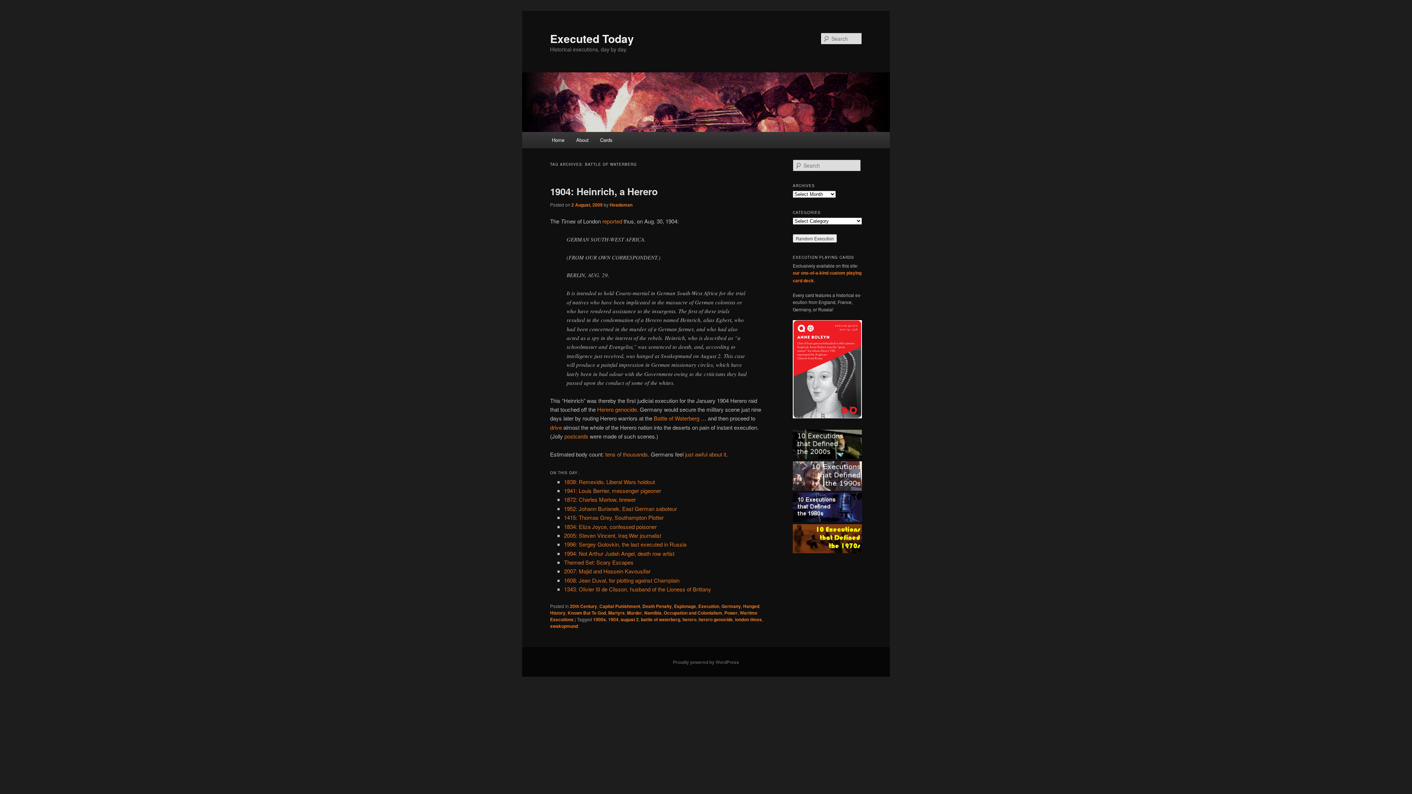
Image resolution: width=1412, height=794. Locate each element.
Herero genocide (617, 409)
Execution (708, 606)
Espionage (685, 606)
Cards (606, 139)
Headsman (621, 204)
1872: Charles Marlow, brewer (600, 499)
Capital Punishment (619, 606)
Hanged (751, 606)
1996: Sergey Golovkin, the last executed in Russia (625, 544)
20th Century (583, 606)
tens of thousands (626, 454)
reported (612, 221)
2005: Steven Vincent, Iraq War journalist (612, 535)
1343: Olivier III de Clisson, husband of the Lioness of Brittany (637, 589)
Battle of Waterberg (676, 418)
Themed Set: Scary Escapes (599, 562)
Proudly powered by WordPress (706, 662)
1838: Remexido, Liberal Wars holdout (609, 482)
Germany (731, 606)
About (582, 139)
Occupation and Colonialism (693, 612)
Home (558, 139)
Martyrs (616, 612)
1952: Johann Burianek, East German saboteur (620, 508)
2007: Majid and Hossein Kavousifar (607, 571)
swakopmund (564, 626)
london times (748, 619)
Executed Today (592, 38)
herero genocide (716, 619)
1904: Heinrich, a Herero (604, 191)
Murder (634, 612)
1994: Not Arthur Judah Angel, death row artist (619, 553)
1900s (599, 619)
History (558, 612)
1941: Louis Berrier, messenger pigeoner (612, 490)
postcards (576, 436)
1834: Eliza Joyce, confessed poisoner (610, 526)
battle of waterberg (660, 619)
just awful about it (705, 454)
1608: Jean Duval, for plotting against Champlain (622, 580)
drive (556, 427)
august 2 (630, 619)
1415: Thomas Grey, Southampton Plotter (614, 517)
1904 (613, 619)
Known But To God (587, 612)
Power (731, 612)
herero (689, 619)
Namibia (653, 612)
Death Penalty (657, 606)
